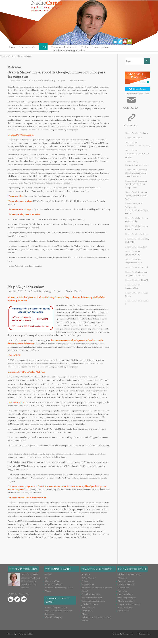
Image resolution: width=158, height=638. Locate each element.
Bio (46, 577)
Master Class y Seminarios (56, 607)
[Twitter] (120, 41)
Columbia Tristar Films (90, 594)
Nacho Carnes (78, 80)
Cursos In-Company (53, 617)
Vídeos (48, 591)
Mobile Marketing (125, 601)
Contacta (130, 107)
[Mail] (129, 41)
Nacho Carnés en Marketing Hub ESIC (137, 240)
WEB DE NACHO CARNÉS (58, 569)
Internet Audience (125, 594)
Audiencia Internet (126, 581)
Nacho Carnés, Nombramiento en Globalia (136, 163)
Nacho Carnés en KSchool (136, 267)
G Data (84, 581)
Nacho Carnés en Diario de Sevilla (136, 294)
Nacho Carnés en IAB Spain (137, 234)
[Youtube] (125, 41)
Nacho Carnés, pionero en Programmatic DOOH (136, 274)
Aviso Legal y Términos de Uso (123, 634)
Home (48, 574)
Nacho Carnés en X (133, 137)
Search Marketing (45, 80)
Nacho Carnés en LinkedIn (136, 133)
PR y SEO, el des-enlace (26, 287)
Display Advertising (126, 584)
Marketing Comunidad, (55, 297)
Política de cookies (143, 634)
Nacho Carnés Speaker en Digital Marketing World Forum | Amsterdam (136, 173)
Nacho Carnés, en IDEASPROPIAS (132, 253)
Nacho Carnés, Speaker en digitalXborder (136, 220)
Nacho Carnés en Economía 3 (137, 302)
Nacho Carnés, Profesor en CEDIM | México (136, 228)
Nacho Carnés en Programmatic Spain (133, 261)
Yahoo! (84, 591)
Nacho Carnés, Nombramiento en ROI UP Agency (137, 153)
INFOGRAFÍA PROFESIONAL (23, 569)
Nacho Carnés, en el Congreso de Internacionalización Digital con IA (136, 208)
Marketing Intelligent (127, 597)
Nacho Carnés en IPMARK (137, 280)
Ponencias (49, 614)
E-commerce (123, 587)
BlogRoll (131, 125)
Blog (18, 56)
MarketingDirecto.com (17, 300)
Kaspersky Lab (87, 584)
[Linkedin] (115, 41)
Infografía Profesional (54, 584)
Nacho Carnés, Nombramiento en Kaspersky (137, 144)
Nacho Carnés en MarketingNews (132, 286)
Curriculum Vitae (52, 581)
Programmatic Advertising (129, 604)
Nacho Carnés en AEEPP (135, 246)
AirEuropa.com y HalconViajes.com (96, 587)
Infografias (122, 591)
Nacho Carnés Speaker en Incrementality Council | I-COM (136, 195)
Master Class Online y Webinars (58, 610)
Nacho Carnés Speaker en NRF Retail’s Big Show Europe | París (136, 184)
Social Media (123, 610)
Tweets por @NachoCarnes (137, 93)
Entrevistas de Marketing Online (59, 587)
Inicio (13, 56)
